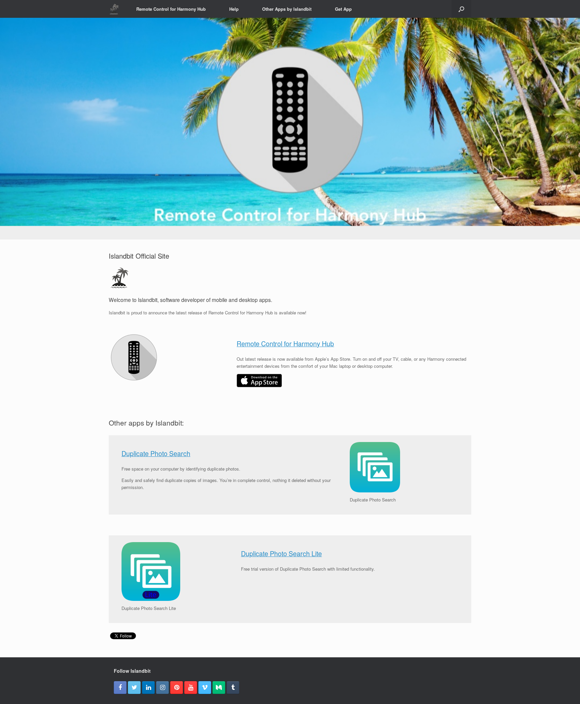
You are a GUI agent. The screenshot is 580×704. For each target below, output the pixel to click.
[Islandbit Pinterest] (176, 687)
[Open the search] (461, 9)
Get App (343, 9)
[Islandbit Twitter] (134, 687)
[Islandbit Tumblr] (233, 687)
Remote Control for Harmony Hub (171, 9)
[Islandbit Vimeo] (204, 687)
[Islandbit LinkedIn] (148, 687)
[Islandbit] (114, 9)
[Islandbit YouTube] (190, 687)
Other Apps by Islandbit (286, 9)
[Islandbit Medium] (218, 687)
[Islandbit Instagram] (162, 687)
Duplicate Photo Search (156, 453)
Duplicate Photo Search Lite (281, 553)
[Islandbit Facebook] (120, 687)
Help (234, 9)
